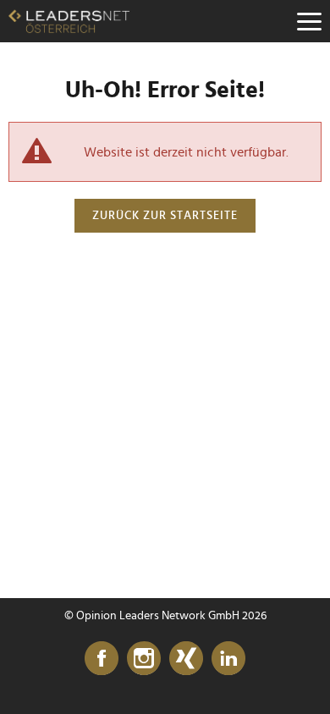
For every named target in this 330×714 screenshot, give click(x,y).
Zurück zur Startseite (165, 216)
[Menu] (309, 21)
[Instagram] (144, 659)
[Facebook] (101, 659)
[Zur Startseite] (68, 21)
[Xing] (186, 659)
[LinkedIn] (228, 659)
